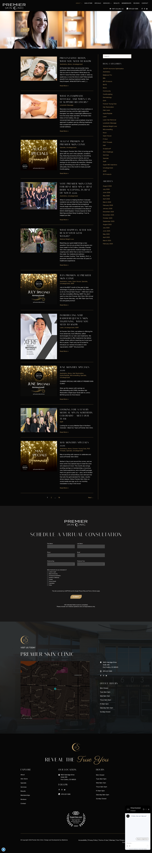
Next (90, 497)
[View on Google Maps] (55, 690)
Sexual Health (52, 581)
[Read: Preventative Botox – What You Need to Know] (39, 68)
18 (59, 497)
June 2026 (106, 192)
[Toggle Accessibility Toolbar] (3, 849)
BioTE (105, 84)
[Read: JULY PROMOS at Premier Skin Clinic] (39, 289)
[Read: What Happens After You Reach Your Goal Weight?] (39, 240)
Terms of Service (92, 591)
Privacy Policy (82, 591)
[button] (81, 3)
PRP (104, 145)
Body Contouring (53, 573)
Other (50, 585)
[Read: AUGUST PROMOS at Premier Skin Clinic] (39, 155)
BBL (104, 78)
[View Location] (111, 9)
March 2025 (107, 240)
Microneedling (75, 375)
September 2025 (108, 221)
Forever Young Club (79, 448)
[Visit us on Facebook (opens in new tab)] (142, 8)
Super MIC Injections (110, 165)
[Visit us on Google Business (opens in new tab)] (147, 8)
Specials (63, 147)
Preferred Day (50, 561)
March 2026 (107, 202)
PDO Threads (107, 142)
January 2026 (107, 208)
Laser (70, 281)
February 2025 (108, 244)
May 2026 (106, 196)
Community (107, 91)
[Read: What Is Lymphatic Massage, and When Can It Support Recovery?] (39, 106)
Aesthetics (63, 64)
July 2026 (106, 189)
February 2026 (108, 205)
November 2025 (108, 215)
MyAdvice (65, 840)
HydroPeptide (64, 375)
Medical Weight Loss (67, 239)
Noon (105, 132)
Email (79, 552)
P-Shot (105, 139)
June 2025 (106, 231)
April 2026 (106, 199)
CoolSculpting (107, 94)
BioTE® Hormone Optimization (113, 68)
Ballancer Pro (107, 75)
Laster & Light (52, 571)
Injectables (51, 583)
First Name (50, 543)
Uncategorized (78, 64)
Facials (51, 579)
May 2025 (106, 234)
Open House (76, 281)
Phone (49, 552)
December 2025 (108, 211)
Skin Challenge (108, 152)
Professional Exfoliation (55, 575)
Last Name (80, 543)
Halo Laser (106, 110)
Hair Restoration (78, 373)
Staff (61, 422)
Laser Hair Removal (109, 120)
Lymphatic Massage (66, 105)
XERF (72, 283)
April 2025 (106, 237)
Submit (76, 597)
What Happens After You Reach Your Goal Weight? (76, 232)
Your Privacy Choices (123, 840)
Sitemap (112, 840)
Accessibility (82, 840)
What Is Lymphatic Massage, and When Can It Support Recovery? (75, 99)
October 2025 (107, 218)
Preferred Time (81, 561)
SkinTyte (106, 155)
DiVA (104, 100)
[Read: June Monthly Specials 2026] (39, 381)
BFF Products (107, 81)
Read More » (64, 86)
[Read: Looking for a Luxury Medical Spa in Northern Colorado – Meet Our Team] (39, 420)
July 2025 (106, 228)
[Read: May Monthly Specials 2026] (39, 456)
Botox (70, 64)
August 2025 (107, 224)
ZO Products (107, 174)
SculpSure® (107, 148)
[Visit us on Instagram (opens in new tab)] (144, 8)
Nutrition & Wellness (54, 577)
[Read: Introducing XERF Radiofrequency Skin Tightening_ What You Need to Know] (39, 336)
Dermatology (107, 97)
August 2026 (107, 186)
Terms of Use (103, 840)
